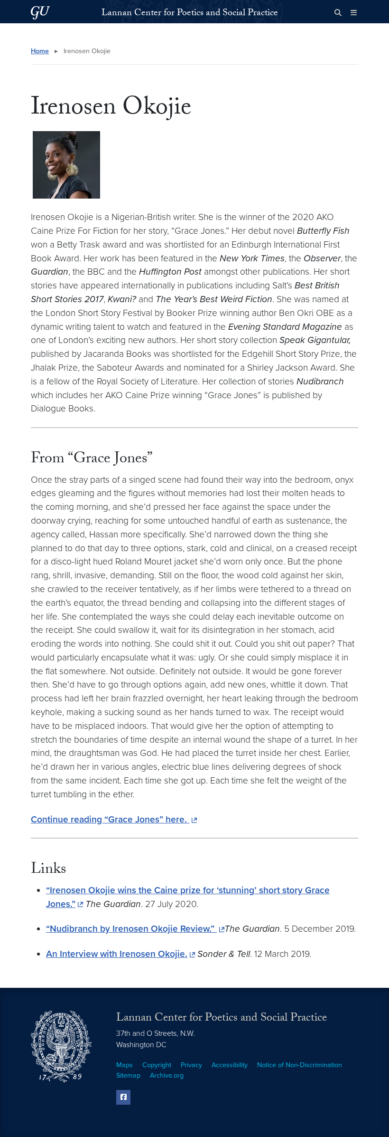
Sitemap (128, 1075)
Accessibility (230, 1065)
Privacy (191, 1065)
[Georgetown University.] (40, 12)
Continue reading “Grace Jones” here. (110, 819)
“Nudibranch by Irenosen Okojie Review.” (131, 928)
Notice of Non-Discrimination (299, 1065)
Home (40, 51)
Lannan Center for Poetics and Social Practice (190, 13)
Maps (124, 1065)
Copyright (156, 1065)
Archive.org (167, 1075)
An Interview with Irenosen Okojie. (116, 953)
